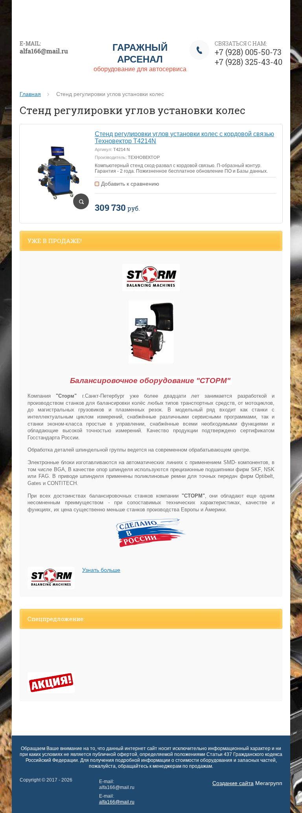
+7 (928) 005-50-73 (248, 52)
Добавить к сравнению (130, 184)
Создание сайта (233, 783)
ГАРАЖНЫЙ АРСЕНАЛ (140, 53)
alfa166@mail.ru (116, 802)
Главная (30, 94)
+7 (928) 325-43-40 (248, 62)
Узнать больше (101, 570)
